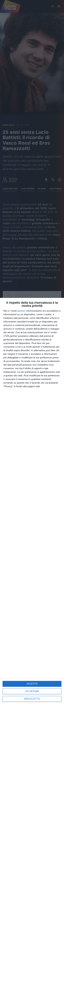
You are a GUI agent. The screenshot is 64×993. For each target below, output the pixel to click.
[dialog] (32, 645)
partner (21, 311)
